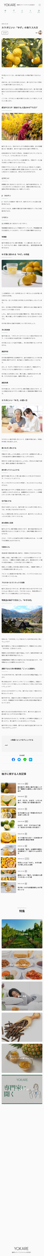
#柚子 (6, 745)
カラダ (5, 33)
